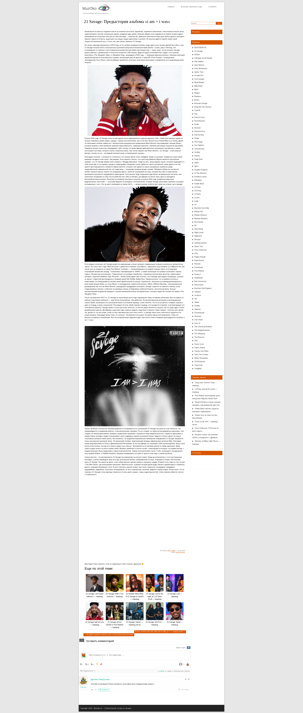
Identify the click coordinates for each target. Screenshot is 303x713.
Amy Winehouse (200, 68)
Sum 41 (197, 323)
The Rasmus (199, 337)
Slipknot (197, 309)
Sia (195, 299)
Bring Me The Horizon (202, 107)
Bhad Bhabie (199, 82)
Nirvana (197, 239)
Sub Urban (198, 320)
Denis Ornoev (180, 552)
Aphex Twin (198, 72)
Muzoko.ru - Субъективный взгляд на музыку (112, 708)
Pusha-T (197, 274)
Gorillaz (197, 152)
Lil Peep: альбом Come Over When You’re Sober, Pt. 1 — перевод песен (160, 631)
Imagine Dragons (201, 170)
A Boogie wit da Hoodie (203, 58)
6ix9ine (197, 54)
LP (195, 205)
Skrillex (197, 306)
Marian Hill (198, 212)
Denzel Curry (199, 117)
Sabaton (197, 292)
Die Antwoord (199, 121)
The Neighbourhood (201, 330)
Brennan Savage (200, 103)
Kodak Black (199, 184)
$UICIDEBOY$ (200, 47)
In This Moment (200, 173)
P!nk (196, 253)
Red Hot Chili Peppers (203, 288)
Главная (171, 7)
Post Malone (199, 271)
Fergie (196, 138)
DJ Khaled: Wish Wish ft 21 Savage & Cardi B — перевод (134, 596)
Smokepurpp (199, 313)
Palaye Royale (200, 257)
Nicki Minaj (198, 229)
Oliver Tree (198, 246)
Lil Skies (197, 194)
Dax (196, 114)
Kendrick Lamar (200, 177)
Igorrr (196, 166)
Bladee (197, 93)
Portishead (198, 267)
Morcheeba (198, 222)
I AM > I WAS (171, 550)
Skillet (196, 302)
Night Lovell (198, 232)
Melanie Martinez (201, 218)
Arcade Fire (198, 75)
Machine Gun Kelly (201, 208)
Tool (195, 341)
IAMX (196, 163)
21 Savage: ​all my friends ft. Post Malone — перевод (114, 624)
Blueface (197, 96)
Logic (196, 201)
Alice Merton (199, 65)
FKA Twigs (198, 142)
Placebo (197, 264)
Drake (196, 124)
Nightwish (198, 236)
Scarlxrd (197, 295)
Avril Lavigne (199, 79)
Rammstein (198, 285)
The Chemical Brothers (203, 327)
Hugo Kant (198, 159)
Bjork (196, 89)
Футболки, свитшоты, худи (191, 7)
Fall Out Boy (199, 135)
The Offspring (199, 334)
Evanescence (199, 131)
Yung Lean (198, 365)
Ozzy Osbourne (200, 250)
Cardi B (197, 110)
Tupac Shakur (199, 348)
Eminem (197, 128)
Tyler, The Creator (201, 354)
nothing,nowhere (200, 243)
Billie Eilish (198, 86)
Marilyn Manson (200, 215)
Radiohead (198, 278)
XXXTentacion (199, 361)
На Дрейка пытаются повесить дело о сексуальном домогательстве (108, 634)
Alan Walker (199, 61)
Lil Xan (197, 198)
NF (195, 225)
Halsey (197, 156)
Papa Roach (199, 260)
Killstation (198, 180)
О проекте (212, 7)
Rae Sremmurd (200, 281)
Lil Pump (197, 191)
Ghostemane (199, 149)
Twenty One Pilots (201, 351)
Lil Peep (197, 187)
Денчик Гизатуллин (100, 679)
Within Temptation (201, 358)
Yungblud (197, 368)
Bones (196, 100)
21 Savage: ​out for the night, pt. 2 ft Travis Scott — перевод (154, 596)
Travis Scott (199, 344)
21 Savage (198, 51)
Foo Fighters (199, 145)
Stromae (197, 316)
